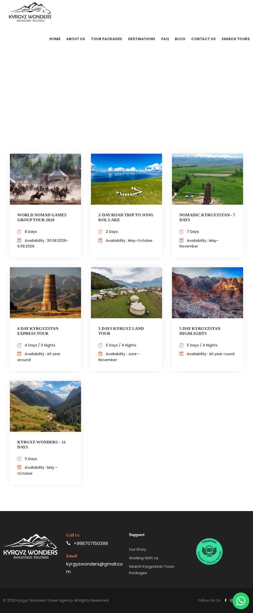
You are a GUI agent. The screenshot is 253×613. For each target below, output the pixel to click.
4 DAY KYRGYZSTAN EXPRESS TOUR (37, 331)
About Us (75, 38)
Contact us (203, 38)
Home (54, 38)
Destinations (141, 38)
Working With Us (143, 558)
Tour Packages (106, 38)
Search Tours (236, 38)
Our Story (137, 549)
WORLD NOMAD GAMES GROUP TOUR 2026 (41, 217)
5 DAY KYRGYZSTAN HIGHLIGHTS (199, 331)
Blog (180, 38)
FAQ (165, 38)
